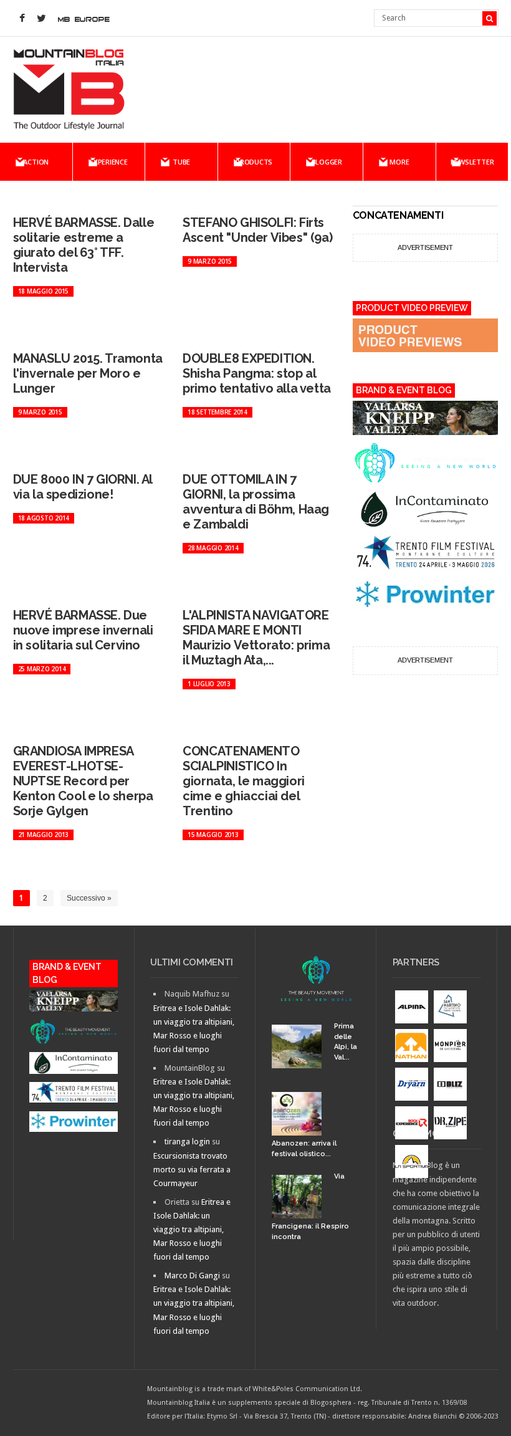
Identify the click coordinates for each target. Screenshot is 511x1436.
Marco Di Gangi (192, 1275)
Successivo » (89, 898)
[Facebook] (22, 18)
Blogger (327, 161)
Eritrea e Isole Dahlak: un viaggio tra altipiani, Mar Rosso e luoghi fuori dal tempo (192, 1229)
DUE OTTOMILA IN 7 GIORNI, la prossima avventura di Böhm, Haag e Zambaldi (256, 502)
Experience (109, 161)
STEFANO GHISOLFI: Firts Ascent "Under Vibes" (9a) (257, 230)
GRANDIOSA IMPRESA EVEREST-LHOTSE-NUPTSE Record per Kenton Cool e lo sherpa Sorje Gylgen (83, 781)
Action (36, 161)
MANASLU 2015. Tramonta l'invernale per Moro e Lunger (88, 373)
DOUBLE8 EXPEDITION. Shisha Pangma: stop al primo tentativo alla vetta (257, 373)
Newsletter (472, 161)
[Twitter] (41, 18)
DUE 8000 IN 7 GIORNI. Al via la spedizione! (82, 487)
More (399, 161)
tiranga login (187, 1141)
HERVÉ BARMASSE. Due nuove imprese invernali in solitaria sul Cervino (83, 630)
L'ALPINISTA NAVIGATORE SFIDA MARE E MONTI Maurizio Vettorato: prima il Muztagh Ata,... (256, 638)
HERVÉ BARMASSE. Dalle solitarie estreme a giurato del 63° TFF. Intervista (84, 245)
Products (254, 161)
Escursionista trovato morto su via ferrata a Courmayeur (192, 1169)
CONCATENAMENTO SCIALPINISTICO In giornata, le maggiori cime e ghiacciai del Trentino (244, 781)
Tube (181, 161)
